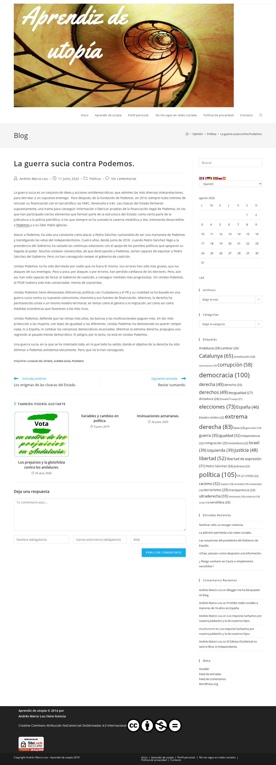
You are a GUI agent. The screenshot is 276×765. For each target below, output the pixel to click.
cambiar (230, 348)
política (218, 474)
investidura (238, 443)
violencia (252, 496)
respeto (226, 484)
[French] (205, 178)
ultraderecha (213, 496)
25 (211, 253)
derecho (233, 385)
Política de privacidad (154, 760)
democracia (224, 375)
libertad (212, 458)
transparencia (242, 490)
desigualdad (240, 392)
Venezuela (237, 496)
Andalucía (209, 348)
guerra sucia (62, 361)
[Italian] (213, 178)
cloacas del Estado (40, 361)
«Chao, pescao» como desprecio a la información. (230, 553)
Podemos (23, 225)
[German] (209, 178)
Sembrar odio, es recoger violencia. (221, 525)
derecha (211, 384)
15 (247, 234)
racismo (209, 483)
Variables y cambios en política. (100, 418)
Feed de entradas (210, 674)
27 (229, 253)
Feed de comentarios (212, 679)
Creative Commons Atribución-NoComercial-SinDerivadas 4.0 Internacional (73, 725)
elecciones (217, 406)
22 (247, 243)
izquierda (220, 450)
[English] (201, 178)
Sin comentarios (123, 179)
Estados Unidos (211, 417)
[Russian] (220, 178)
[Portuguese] (216, 178)
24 (202, 253)
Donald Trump (231, 399)
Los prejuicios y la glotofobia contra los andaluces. (41, 464)
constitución (244, 357)
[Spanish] (224, 178)
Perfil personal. (186, 757)
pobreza (242, 466)
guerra (208, 435)
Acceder (204, 669)
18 (211, 243)
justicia (246, 450)
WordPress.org (208, 684)
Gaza (239, 428)
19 (220, 243)
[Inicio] (187, 134)
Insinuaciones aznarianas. (158, 416)
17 (202, 243)
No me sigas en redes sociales (217, 757)
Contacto (175, 760)
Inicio (144, 757)
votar (204, 502)
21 (238, 243)
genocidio (253, 428)
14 (238, 234)
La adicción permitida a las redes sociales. (225, 533)
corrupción (234, 364)
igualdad (229, 435)
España (247, 407)
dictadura (209, 399)
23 (256, 243)
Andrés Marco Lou (34, 179)
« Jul (201, 277)
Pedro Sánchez (219, 466)
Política (95, 179)
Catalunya (216, 355)
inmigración (216, 443)
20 (229, 243)
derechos (213, 392)
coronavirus (208, 365)
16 (256, 234)
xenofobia (220, 502)
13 (229, 234)
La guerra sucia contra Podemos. (241, 134)
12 (220, 234)
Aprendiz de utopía (33, 711)
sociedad (241, 484)
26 (220, 253)
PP (241, 476)
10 (202, 234)
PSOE (252, 476)
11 (211, 234)
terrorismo (216, 490)
